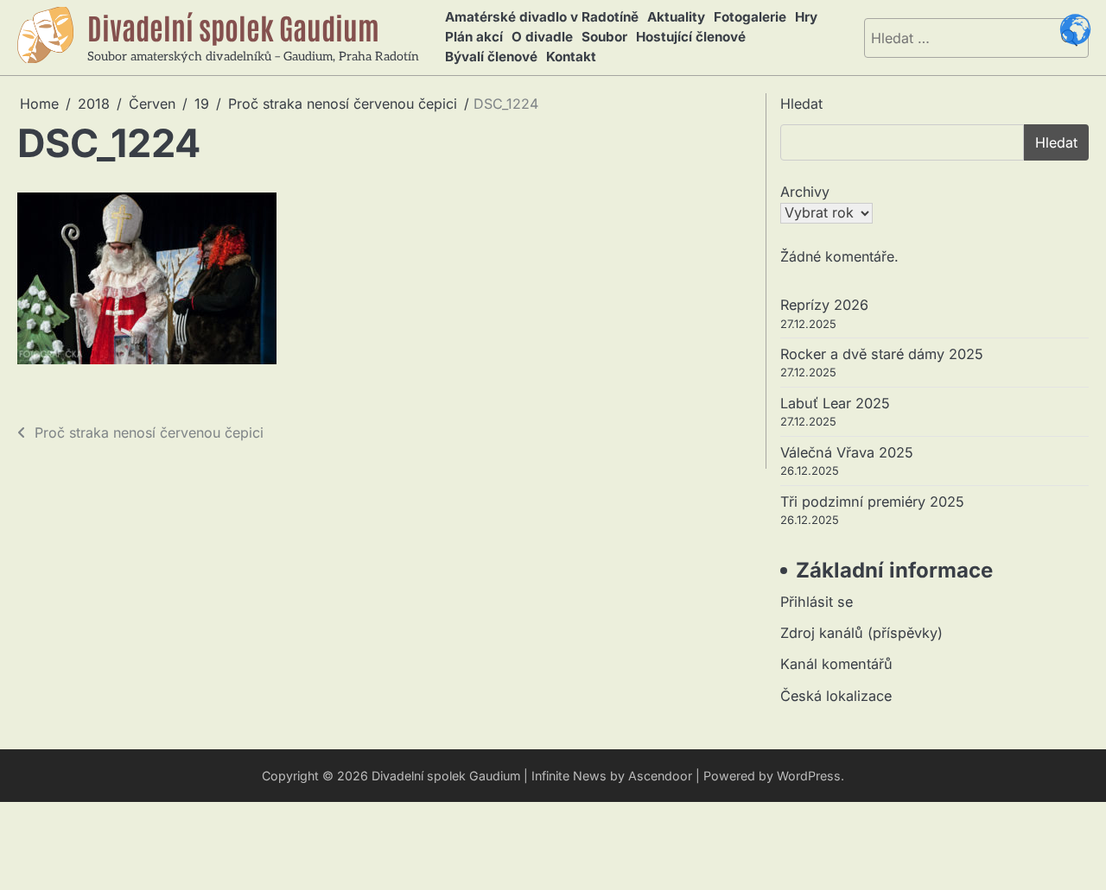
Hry (806, 17)
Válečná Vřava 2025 (846, 452)
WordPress (809, 775)
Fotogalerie (750, 17)
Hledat (801, 103)
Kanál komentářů (836, 663)
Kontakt (571, 56)
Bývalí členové (491, 56)
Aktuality (676, 17)
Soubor (604, 36)
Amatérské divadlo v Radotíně (542, 17)
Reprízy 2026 (824, 304)
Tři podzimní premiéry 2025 (872, 501)
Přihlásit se (816, 601)
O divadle (542, 36)
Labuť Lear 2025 (835, 403)
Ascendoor (660, 775)
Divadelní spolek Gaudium (233, 27)
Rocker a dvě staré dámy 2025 (881, 354)
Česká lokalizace (836, 695)
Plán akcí (474, 36)
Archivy (805, 191)
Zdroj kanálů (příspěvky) (861, 632)
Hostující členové (691, 36)
